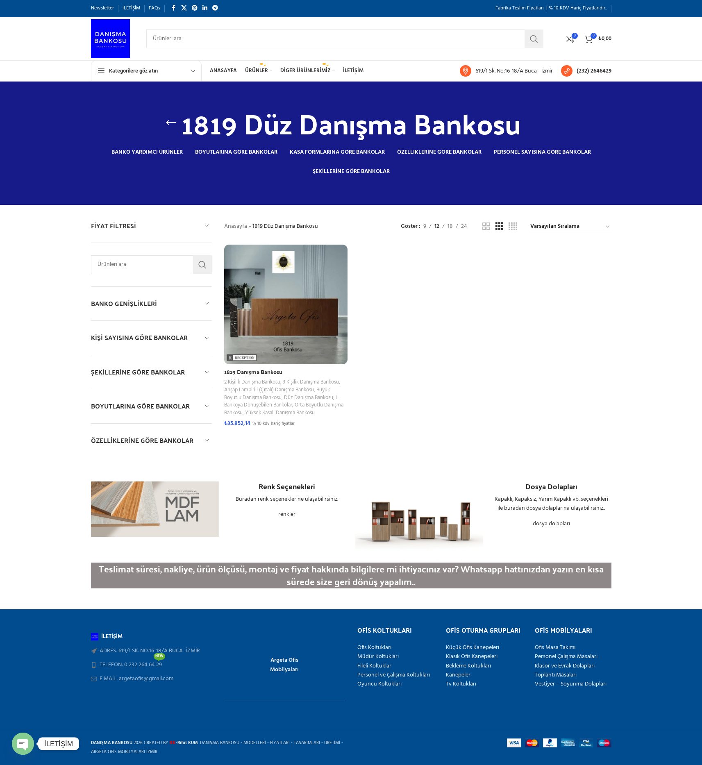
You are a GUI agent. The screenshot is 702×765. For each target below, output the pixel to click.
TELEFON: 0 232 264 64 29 (132, 664)
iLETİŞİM (112, 636)
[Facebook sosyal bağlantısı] (174, 8)
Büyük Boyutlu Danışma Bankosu (277, 394)
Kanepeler (458, 675)
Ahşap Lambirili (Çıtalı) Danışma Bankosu (269, 390)
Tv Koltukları (461, 684)
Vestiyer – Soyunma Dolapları (571, 684)
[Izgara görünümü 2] (486, 226)
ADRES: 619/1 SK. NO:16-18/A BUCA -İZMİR (150, 651)
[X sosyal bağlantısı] (184, 8)
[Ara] (202, 264)
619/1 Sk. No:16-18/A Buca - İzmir (514, 71)
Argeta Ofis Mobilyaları (284, 665)
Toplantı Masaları (556, 675)
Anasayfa (235, 226)
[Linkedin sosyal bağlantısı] (205, 8)
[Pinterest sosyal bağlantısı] (194, 8)
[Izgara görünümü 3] (499, 226)
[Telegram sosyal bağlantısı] (215, 8)
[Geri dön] (171, 123)
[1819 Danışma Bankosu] (286, 304)
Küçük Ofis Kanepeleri (472, 647)
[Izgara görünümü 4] (513, 226)
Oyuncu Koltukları (379, 684)
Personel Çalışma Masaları (566, 656)
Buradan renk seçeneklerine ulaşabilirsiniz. (287, 499)
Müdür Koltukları (378, 656)
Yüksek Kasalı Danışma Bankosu (280, 413)
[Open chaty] (23, 744)
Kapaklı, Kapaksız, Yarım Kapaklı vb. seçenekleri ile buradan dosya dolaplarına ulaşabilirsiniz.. (551, 504)
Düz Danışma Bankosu (308, 397)
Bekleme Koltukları (468, 666)
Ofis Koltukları (374, 647)
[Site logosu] (110, 38)
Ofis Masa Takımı (555, 647)
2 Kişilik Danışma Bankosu (252, 382)
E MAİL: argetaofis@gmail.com (136, 678)
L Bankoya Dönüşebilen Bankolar (281, 401)
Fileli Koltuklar (374, 666)
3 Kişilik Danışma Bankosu (311, 382)
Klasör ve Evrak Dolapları (565, 666)
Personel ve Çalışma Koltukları (393, 675)
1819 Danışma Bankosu (253, 371)
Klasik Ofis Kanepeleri (472, 656)
